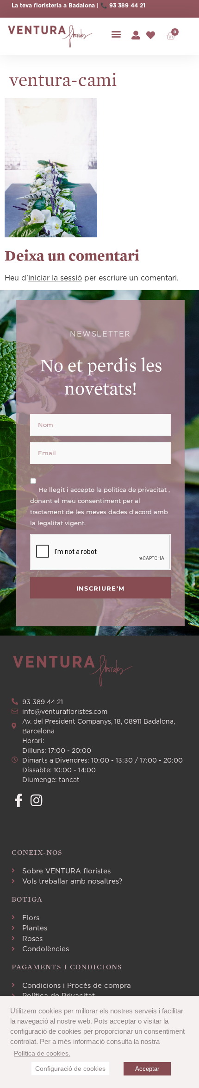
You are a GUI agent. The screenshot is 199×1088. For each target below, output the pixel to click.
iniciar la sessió (55, 278)
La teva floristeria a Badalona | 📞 (60, 5)
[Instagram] (36, 800)
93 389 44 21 (127, 5)
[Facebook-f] (18, 800)
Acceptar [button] (147, 1068)
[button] (116, 34)
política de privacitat (136, 489)
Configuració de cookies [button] (70, 1068)
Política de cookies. (42, 1053)
